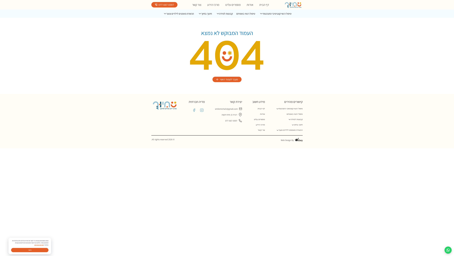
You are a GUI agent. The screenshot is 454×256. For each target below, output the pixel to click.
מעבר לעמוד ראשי (229, 79)
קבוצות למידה (226, 13)
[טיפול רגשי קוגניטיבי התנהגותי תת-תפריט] (261, 13)
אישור (29, 250)
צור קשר (196, 5)
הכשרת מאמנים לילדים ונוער (180, 13)
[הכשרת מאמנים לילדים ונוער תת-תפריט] (165, 13)
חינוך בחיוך (206, 13)
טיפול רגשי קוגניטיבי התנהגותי (276, 13)
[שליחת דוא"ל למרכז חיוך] (240, 108)
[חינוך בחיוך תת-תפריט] (200, 13)
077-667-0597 (166, 4)
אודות (250, 5)
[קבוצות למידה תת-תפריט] (218, 13)
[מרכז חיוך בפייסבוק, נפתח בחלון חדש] (194, 110)
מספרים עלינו (233, 5)
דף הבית (264, 5)
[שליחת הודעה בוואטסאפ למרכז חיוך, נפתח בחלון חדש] (448, 250)
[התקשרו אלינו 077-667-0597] (240, 121)
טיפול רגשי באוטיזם (245, 13)
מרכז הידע (213, 5)
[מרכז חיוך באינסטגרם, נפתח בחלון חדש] (202, 110)
